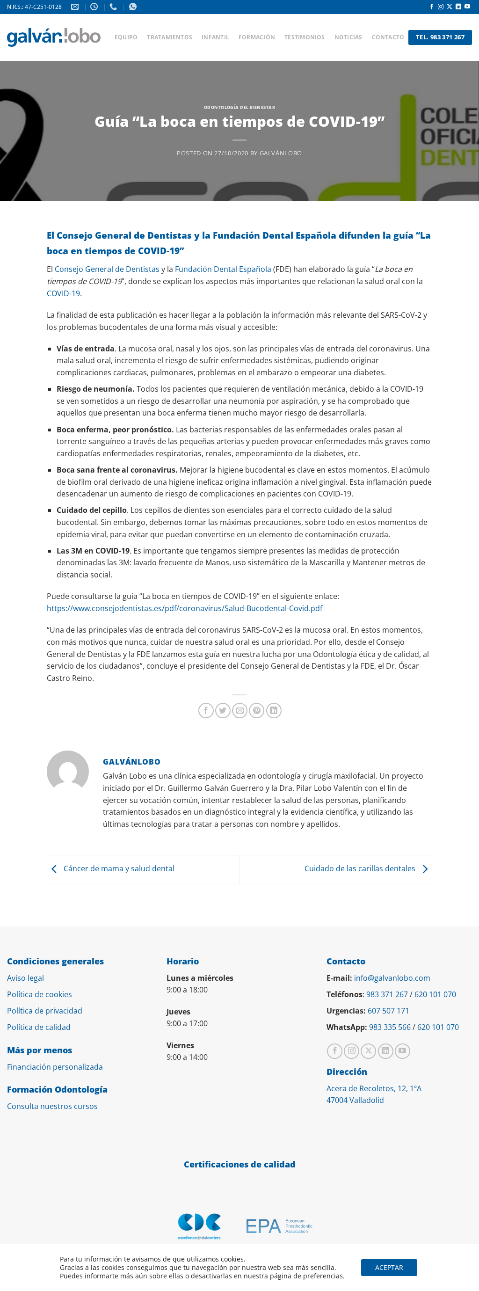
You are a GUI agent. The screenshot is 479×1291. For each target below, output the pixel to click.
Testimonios (314, 28)
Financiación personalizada (55, 1067)
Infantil (221, 28)
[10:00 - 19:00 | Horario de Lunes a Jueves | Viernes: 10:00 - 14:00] (95, 7)
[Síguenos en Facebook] (432, 7)
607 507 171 (388, 1011)
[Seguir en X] (449, 7)
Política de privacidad (44, 1011)
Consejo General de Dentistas (107, 269)
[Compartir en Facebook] (206, 710)
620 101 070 (435, 994)
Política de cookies (39, 994)
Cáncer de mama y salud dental (118, 869)
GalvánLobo (281, 153)
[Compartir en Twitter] (223, 710)
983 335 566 (390, 1027)
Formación (264, 28)
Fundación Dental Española (223, 269)
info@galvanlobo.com (392, 978)
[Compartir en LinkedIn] (274, 710)
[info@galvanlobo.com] (76, 7)
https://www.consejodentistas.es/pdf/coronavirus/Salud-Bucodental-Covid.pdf (184, 608)
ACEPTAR (389, 1267)
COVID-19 (63, 293)
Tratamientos (172, 28)
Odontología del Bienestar (240, 107)
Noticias (359, 28)
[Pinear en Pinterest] (256, 710)
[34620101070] (134, 7)
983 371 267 (387, 994)
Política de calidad (39, 1027)
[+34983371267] (115, 7)
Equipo (126, 28)
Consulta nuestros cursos (52, 1106)
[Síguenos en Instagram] (440, 7)
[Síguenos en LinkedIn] (458, 7)
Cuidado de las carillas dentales (361, 869)
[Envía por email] (239, 710)
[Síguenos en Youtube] (467, 7)
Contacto (136, 47)
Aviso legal (25, 978)
